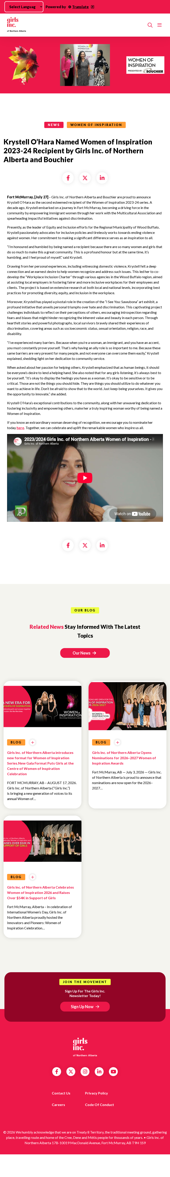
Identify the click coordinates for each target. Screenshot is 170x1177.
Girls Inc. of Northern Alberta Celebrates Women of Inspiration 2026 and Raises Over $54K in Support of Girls (40, 892)
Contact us (61, 1093)
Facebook (57, 1071)
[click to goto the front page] (85, 1047)
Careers (58, 1104)
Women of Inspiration (96, 125)
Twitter (71, 1071)
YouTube (113, 1071)
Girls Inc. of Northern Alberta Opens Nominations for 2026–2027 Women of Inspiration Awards (124, 757)
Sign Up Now (82, 1006)
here (20, 428)
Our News (82, 653)
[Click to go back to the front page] (75, 25)
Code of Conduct (99, 1104)
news (54, 125)
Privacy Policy (96, 1093)
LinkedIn (99, 1071)
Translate (80, 7)
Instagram (85, 1071)
